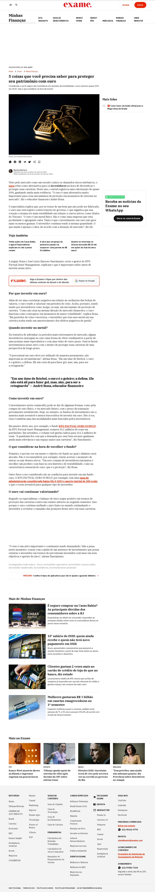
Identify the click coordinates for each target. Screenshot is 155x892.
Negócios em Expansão (76, 873)
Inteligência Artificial (14, 844)
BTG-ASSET (28, 67)
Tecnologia (34, 820)
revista (101, 804)
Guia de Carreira (55, 824)
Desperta (101, 824)
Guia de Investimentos (61, 19)
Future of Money (33, 826)
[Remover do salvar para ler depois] (39, 161)
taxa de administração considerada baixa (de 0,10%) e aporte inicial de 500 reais (53, 479)
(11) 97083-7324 (130, 867)
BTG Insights (43, 19)
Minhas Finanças (17, 18)
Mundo (32, 795)
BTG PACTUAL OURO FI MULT (77, 426)
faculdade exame (102, 797)
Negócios (13, 855)
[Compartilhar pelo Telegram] (24, 161)
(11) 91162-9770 (130, 829)
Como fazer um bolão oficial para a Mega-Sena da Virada (125, 107)
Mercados (108, 21)
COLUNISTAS (14, 860)
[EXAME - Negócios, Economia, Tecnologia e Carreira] (77, 5)
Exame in (101, 815)
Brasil (11, 819)
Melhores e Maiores (79, 862)
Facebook (122, 815)
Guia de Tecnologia (53, 810)
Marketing (33, 805)
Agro (99, 844)
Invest (19, 71)
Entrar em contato (126, 826)
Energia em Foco (77, 828)
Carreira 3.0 (102, 820)
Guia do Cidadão (55, 804)
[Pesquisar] (16, 5)
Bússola (73, 816)
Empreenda (102, 849)
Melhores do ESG (78, 867)
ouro (12, 185)
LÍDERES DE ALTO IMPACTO (16, 812)
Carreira (12, 823)
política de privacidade (65, 888)
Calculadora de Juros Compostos (55, 850)
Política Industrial (78, 851)
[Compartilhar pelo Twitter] (29, 161)
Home (11, 71)
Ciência (32, 832)
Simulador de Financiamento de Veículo (56, 859)
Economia (13, 828)
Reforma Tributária (79, 801)
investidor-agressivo (55, 564)
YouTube (122, 800)
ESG (10, 833)
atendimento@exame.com (130, 840)
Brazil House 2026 (78, 806)
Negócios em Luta (78, 846)
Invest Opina (79, 19)
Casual (32, 800)
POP (31, 837)
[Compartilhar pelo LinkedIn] (19, 161)
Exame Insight (15, 838)
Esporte (32, 810)
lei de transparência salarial (89, 888)
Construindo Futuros (75, 822)
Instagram (122, 810)
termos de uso (29, 888)
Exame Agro (34, 815)
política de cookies (45, 888)
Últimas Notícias (16, 806)
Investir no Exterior (79, 833)
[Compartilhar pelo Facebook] (15, 161)
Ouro (40, 564)
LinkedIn (122, 805)
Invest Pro (93, 19)
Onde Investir (138, 19)
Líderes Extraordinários (77, 839)
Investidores (41, 567)
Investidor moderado (21, 567)
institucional (15, 888)
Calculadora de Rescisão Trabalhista (54, 841)
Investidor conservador (82, 564)
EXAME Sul (75, 811)
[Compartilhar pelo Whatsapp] (10, 161)
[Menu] (11, 5)
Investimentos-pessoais (62, 567)
